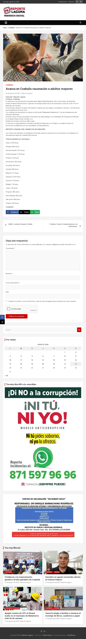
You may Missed (12, 548)
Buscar (79, 329)
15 (65, 360)
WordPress (71, 635)
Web (7, 292)
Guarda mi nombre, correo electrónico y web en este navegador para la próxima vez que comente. (42, 301)
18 (21, 364)
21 (54, 364)
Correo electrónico (13, 283)
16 (76, 360)
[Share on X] (2, 322)
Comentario (10, 248)
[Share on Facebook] (2, 317)
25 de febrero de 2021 (13, 93)
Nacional (71, 2)
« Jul (6, 376)
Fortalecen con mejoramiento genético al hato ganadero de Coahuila (22, 578)
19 (32, 364)
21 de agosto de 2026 (12, 582)
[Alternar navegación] (6, 22)
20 (43, 364)
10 (10, 360)
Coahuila (9, 85)
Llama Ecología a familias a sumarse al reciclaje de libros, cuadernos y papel (63, 614)
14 (54, 360)
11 (21, 360)
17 (10, 364)
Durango (49, 572)
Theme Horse (47, 635)
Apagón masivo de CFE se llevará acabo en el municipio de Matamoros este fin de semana (22, 616)
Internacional (62, 2)
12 (32, 360)
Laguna (56, 572)
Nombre (9, 274)
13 (43, 360)
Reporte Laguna (27, 93)
